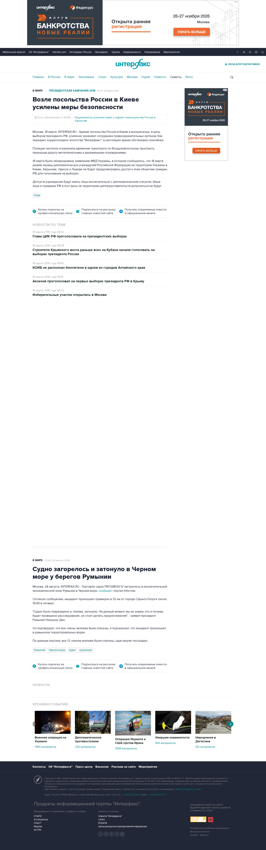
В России (54, 77)
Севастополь (42, 428)
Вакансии (102, 767)
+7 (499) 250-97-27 (157, 794)
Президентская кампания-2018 (72, 90)
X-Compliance (41, 819)
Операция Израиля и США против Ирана (130, 741)
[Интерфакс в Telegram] (106, 834)
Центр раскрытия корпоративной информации (122, 826)
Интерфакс (133, 64)
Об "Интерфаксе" (39, 52)
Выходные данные (199, 831)
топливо (88, 428)
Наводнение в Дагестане (205, 739)
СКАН (101, 819)
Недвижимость (132, 52)
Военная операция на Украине (50, 739)
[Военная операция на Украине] (53, 733)
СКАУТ (37, 823)
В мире (69, 77)
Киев (37, 195)
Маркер (38, 826)
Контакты (39, 767)
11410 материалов (45, 746)
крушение (85, 650)
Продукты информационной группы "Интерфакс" (87, 804)
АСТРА (37, 829)
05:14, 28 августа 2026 (60, 322)
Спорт (102, 77)
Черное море (57, 650)
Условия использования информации (209, 828)
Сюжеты (175, 77)
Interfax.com (59, 52)
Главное (38, 77)
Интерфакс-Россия (80, 52)
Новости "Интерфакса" (110, 816)
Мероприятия (172, 52)
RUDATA (102, 823)
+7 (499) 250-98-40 (132, 794)
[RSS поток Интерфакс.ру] (117, 834)
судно (72, 650)
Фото (189, 77)
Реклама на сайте (123, 767)
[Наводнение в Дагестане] (213, 733)
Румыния (39, 650)
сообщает (106, 591)
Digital (146, 77)
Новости (160, 77)
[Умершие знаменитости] (173, 733)
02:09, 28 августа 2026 (57, 560)
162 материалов (205, 746)
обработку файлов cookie (188, 789)
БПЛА (57, 428)
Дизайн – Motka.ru (199, 835)
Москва (132, 77)
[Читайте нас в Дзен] (100, 834)
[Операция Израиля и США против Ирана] (133, 734)
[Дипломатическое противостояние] (93, 733)
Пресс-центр (83, 767)
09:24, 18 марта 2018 (108, 90)
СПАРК (38, 816)
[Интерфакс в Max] (122, 834)
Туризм (115, 52)
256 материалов (85, 746)
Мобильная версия (14, 52)
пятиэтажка (72, 428)
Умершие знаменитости (172, 737)
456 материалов (165, 743)
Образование (152, 52)
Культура (117, 77)
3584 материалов (126, 748)
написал (118, 382)
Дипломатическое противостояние (88, 739)
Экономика (86, 77)
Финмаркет (101, 52)
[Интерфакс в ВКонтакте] (111, 834)
